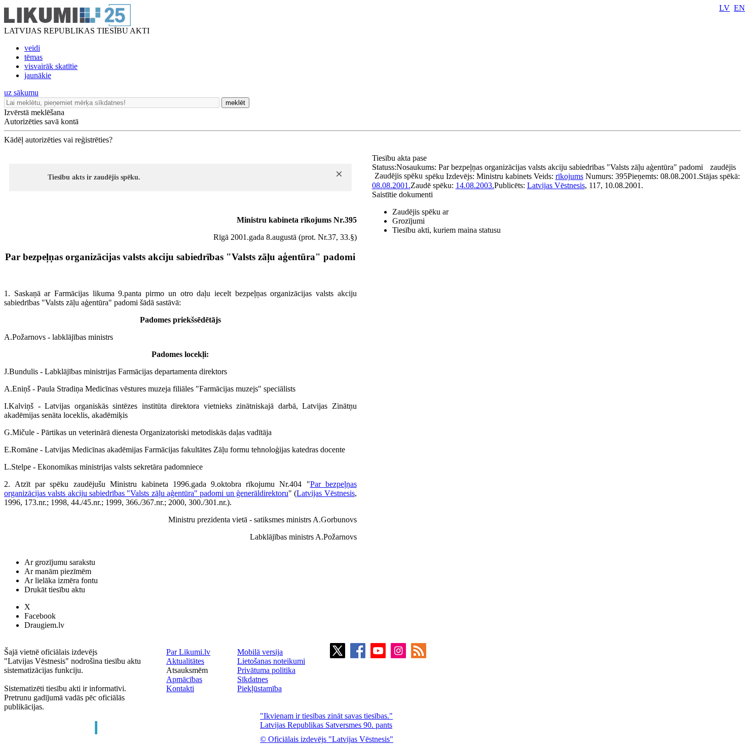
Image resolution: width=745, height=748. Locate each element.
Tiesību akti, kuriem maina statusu (446, 230)
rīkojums (569, 176)
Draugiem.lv (44, 625)
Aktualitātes (185, 661)
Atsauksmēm (187, 670)
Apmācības (184, 679)
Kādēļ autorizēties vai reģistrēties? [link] (58, 139)
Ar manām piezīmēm (57, 571)
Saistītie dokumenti (402, 194)
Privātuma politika (266, 670)
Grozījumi (408, 221)
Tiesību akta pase (400, 158)
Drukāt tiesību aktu (54, 589)
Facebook (40, 616)
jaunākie (37, 75)
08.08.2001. (391, 185)
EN (739, 8)
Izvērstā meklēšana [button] (34, 112)
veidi (32, 48)
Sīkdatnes (252, 679)
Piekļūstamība (259, 688)
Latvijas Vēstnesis (325, 493)
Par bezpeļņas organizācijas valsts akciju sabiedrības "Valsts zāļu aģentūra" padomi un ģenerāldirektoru (180, 488)
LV (724, 8)
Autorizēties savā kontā (41, 121)
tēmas (33, 57)
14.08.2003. (475, 185)
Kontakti (180, 688)
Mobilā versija (260, 652)
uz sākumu (21, 92)
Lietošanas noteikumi (271, 661)
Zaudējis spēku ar (420, 211)
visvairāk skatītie (51, 66)
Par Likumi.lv (188, 652)
